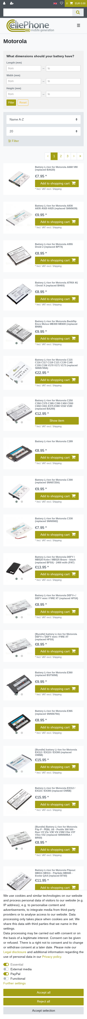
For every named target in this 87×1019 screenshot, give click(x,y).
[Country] (55, 3)
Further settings (14, 983)
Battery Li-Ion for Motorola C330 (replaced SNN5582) (54, 519)
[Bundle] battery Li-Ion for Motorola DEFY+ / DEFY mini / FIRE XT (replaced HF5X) (56, 637)
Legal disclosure (14, 952)
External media (21, 969)
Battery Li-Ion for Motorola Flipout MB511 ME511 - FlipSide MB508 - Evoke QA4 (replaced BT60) (55, 873)
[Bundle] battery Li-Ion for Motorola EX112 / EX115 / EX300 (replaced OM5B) (56, 752)
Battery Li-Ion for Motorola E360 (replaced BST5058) (53, 674)
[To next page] (74, 156)
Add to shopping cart (55, 183)
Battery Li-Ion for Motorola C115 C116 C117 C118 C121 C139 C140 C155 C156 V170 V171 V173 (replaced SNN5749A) (56, 363)
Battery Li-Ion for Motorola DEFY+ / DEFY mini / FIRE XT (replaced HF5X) (56, 596)
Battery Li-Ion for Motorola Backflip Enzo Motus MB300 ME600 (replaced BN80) (56, 324)
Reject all (43, 1001)
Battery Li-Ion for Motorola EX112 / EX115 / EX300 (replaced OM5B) (55, 789)
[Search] (78, 12)
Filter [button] (15, 141)
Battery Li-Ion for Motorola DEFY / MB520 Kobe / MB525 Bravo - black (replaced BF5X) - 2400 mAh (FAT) (55, 560)
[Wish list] (61, 3)
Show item (57, 420)
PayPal (15, 974)
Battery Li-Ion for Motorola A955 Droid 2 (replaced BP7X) (54, 245)
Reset (23, 102)
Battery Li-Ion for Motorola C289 (54, 441)
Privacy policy (51, 956)
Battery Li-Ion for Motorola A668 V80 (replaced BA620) (56, 168)
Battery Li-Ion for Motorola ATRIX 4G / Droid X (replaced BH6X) (56, 284)
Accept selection (43, 1010)
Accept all (43, 992)
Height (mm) (13, 88)
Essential (16, 964)
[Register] (12, 3)
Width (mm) (13, 75)
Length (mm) (14, 62)
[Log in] (5, 3)
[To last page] (80, 156)
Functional (17, 978)
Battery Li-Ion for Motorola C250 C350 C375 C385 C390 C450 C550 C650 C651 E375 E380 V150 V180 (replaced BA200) (54, 404)
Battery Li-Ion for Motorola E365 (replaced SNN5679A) (53, 712)
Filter (11, 102)
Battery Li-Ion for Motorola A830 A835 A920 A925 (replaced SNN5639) (56, 207)
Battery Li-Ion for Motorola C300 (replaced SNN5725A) (54, 481)
